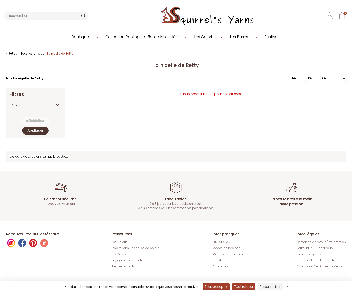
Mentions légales (309, 254)
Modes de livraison (226, 248)
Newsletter (220, 260)
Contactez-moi (224, 266)
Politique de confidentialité (316, 260)
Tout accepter (216, 286)
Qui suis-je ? (221, 242)
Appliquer (35, 130)
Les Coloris (204, 37)
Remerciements (123, 266)
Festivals (272, 37)
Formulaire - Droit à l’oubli (315, 248)
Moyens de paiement (228, 254)
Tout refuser (243, 286)
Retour (13, 53)
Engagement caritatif (127, 260)
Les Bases (239, 37)
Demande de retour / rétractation (321, 242)
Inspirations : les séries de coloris (136, 248)
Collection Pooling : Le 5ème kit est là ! (141, 37)
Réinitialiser (35, 120)
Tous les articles (32, 53)
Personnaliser (270, 286)
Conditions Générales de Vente (319, 266)
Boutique (80, 37)
